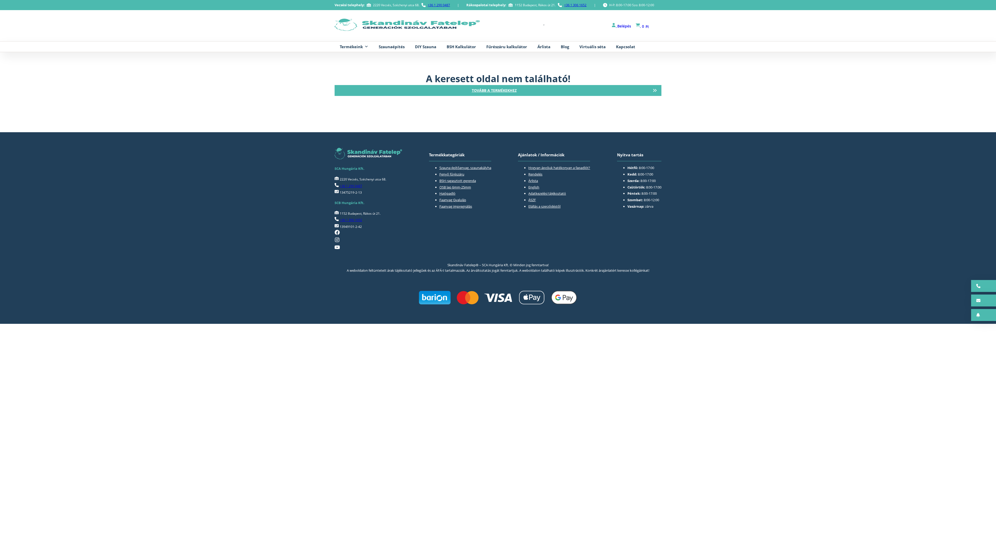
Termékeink (351, 46)
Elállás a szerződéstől (544, 206)
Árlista (543, 46)
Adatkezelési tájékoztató (547, 193)
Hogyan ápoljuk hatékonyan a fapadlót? (559, 167)
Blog (565, 46)
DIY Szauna (425, 46)
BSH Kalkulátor (461, 46)
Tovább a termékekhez (494, 90)
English (533, 187)
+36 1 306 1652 (575, 5)
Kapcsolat (625, 46)
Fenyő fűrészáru (451, 174)
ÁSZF (532, 200)
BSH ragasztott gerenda (457, 180)
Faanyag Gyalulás (452, 200)
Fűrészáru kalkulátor (506, 46)
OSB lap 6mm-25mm (455, 187)
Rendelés (535, 174)
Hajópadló (447, 193)
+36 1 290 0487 (439, 5)
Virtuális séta (592, 46)
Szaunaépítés (392, 46)
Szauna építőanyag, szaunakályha (465, 167)
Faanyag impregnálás (455, 206)
